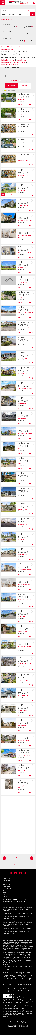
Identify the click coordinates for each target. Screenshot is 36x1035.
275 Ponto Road (22, 403)
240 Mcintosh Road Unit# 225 (25, 313)
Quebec (15, 906)
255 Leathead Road (23, 130)
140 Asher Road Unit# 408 (24, 569)
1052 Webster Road (23, 297)
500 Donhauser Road (23, 373)
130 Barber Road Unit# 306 (24, 205)
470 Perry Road (22, 494)
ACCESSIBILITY (6, 896)
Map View (25, 86)
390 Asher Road (22, 145)
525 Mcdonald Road (23, 160)
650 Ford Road (21, 190)
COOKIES (5, 894)
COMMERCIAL (6, 886)
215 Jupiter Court (22, 464)
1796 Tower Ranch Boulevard (25, 388)
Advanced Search (6, 19)
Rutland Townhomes (19, 62)
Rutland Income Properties (9, 64)
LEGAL (4, 890)
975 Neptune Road (22, 631)
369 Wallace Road (22, 710)
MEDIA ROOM (6, 880)
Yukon (7, 910)
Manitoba (5, 907)
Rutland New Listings (7, 60)
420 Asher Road (22, 99)
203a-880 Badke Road (23, 479)
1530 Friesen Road (22, 282)
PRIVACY (5, 892)
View (30, 104)
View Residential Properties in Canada (11, 936)
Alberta (19, 906)
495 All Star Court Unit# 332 (25, 252)
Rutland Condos (6, 62)
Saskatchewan (11, 907)
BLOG (4, 882)
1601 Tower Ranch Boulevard (25, 755)
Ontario (11, 906)
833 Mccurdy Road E (23, 524)
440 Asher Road (22, 115)
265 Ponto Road (22, 418)
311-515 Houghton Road (24, 584)
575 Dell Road (21, 539)
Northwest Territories (12, 909)
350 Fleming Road (22, 343)
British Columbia (26, 906)
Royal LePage (18, 3)
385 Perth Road (22, 725)
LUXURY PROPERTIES (8, 884)
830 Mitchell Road (22, 509)
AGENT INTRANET (7, 888)
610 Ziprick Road (22, 267)
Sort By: (7, 73)
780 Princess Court (22, 358)
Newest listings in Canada (26, 936)
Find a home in (6, 906)
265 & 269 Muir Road (23, 680)
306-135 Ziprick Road (23, 740)
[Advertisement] (18, 826)
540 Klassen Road (22, 771)
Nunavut (12, 910)
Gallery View (11, 85)
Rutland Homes (21, 60)
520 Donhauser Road (23, 175)
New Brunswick (18, 907)
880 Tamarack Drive (23, 695)
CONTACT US (6, 878)
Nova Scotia (20, 909)
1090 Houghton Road (23, 328)
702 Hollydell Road (22, 554)
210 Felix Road (21, 616)
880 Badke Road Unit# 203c (25, 220)
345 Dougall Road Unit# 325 (25, 433)
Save (19, 104)
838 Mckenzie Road (23, 448)
